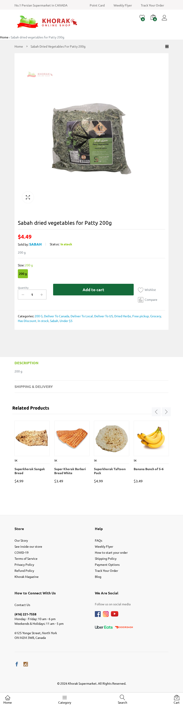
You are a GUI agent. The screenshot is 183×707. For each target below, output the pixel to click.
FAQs (98, 540)
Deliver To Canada (56, 316)
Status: (54, 244)
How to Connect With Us (35, 593)
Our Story (21, 540)
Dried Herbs (122, 316)
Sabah (35, 244)
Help (99, 528)
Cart (177, 702)
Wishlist (150, 290)
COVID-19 (22, 552)
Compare (151, 299)
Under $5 (66, 321)
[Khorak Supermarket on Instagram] (25, 664)
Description (26, 362)
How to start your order (111, 552)
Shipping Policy (105, 558)
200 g (23, 273)
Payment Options (107, 564)
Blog (98, 576)
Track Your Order (152, 5)
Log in (165, 20)
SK (16, 460)
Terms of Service (26, 558)
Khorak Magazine (27, 576)
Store (19, 528)
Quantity (23, 287)
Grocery (155, 316)
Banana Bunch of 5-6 (149, 469)
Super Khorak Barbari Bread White (70, 471)
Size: (25, 265)
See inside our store (28, 546)
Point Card (97, 5)
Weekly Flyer (123, 5)
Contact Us (22, 605)
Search (122, 702)
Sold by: (23, 244)
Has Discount (27, 321)
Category (64, 702)
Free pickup (140, 316)
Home (7, 702)
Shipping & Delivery (34, 386)
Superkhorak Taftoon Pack (110, 471)
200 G (39, 316)
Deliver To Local (81, 316)
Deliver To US (103, 316)
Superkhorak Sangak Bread (30, 471)
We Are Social (106, 593)
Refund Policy (24, 570)
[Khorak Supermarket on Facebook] (17, 664)
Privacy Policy (24, 564)
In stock (43, 321)
